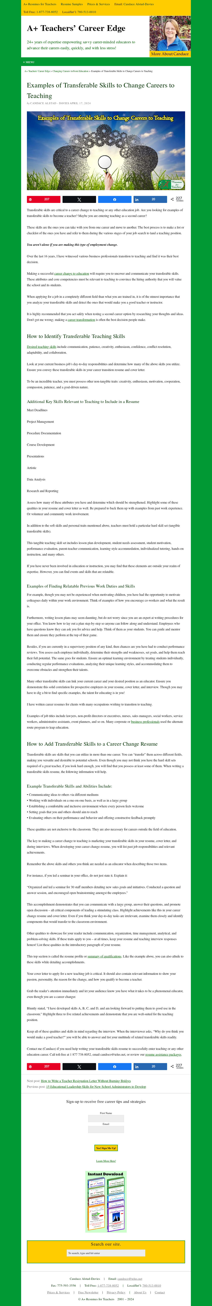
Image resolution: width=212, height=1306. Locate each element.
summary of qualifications (104, 956)
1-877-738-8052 (47, 12)
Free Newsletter (88, 1292)
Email (106, 1124)
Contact (160, 1292)
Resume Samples (72, 4)
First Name (106, 1113)
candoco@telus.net (130, 1279)
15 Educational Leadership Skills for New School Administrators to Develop (96, 1086)
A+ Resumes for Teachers (39, 4)
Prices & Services (98, 4)
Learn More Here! (106, 1161)
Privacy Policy (116, 1292)
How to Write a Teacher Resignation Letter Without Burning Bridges (86, 1081)
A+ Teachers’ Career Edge (76, 27)
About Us (140, 1292)
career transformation (81, 319)
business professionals (145, 721)
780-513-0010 (86, 12)
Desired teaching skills (41, 346)
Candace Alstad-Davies (139, 4)
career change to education (71, 273)
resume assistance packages (163, 1054)
